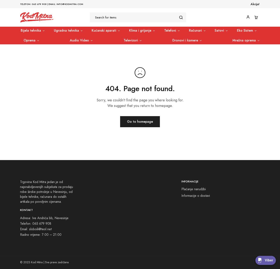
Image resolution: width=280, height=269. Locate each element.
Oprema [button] (29, 40)
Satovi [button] (219, 30)
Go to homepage (140, 121)
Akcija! (255, 4)
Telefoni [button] (170, 30)
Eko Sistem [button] (245, 30)
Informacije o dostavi (195, 195)
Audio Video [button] (79, 40)
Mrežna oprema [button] (244, 40)
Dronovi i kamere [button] (185, 40)
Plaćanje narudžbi (193, 189)
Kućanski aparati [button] (104, 30)
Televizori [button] (131, 40)
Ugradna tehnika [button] (66, 30)
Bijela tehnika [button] (31, 30)
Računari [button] (195, 30)
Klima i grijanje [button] (140, 30)
